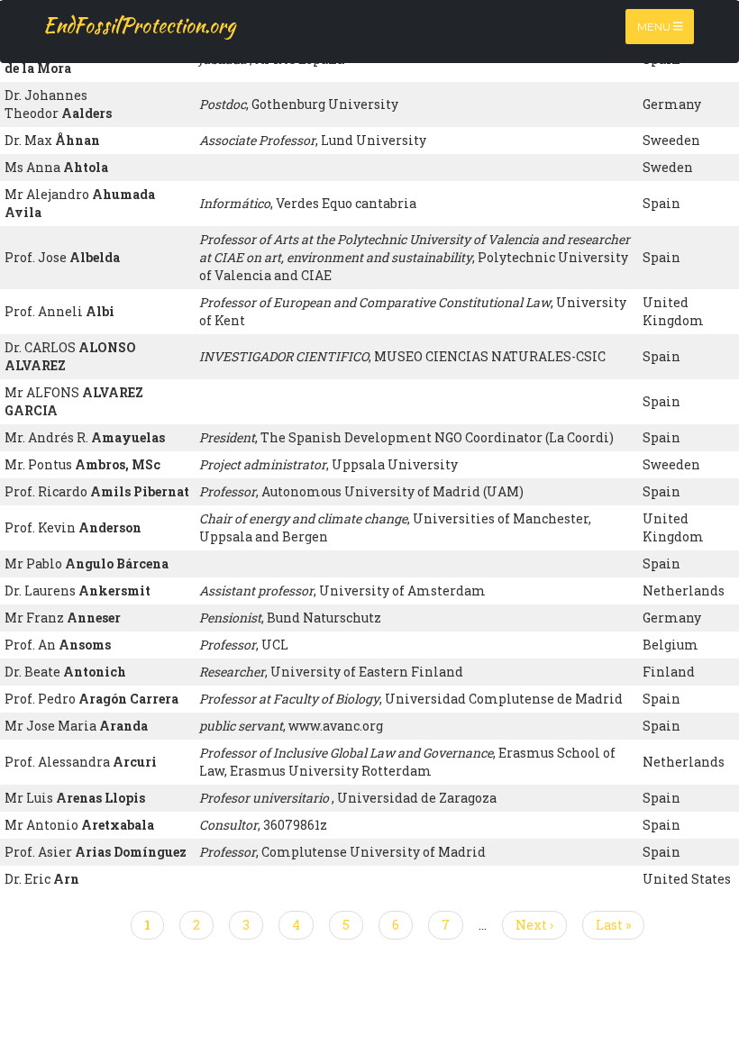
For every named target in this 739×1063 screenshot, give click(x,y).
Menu (655, 26)
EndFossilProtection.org (139, 25)
